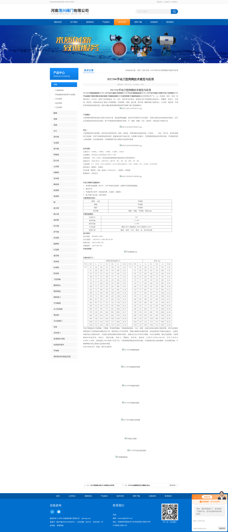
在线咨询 (152, 496)
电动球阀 (58, 103)
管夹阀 (56, 261)
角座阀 (56, 196)
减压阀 (56, 256)
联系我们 (174, 2)
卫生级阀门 (58, 321)
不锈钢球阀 (59, 90)
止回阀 (56, 166)
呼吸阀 (56, 155)
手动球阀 (58, 99)
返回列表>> (173, 485)
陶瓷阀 (56, 184)
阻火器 (56, 161)
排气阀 (56, 232)
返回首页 (159, 2)
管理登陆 (60, 525)
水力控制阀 (58, 309)
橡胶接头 (57, 285)
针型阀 (56, 250)
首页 (138, 70)
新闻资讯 (90, 22)
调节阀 (56, 137)
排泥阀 (56, 238)
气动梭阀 (57, 303)
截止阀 (56, 214)
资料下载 (138, 22)
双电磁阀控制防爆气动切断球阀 (66, 94)
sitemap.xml (85, 518)
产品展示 (106, 22)
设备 (55, 327)
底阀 (55, 125)
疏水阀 (56, 208)
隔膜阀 (56, 244)
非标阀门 (57, 333)
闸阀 (55, 119)
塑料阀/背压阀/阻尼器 (62, 356)
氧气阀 (56, 149)
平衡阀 (56, 351)
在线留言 (167, 2)
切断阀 (56, 172)
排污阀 (56, 226)
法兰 (55, 131)
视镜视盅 (57, 291)
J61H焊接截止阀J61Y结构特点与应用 (102, 485)
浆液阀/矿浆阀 (59, 339)
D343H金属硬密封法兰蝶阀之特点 (139, 485)
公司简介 (72, 496)
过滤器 (56, 143)
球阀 (55, 84)
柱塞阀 (56, 267)
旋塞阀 (56, 190)
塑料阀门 (57, 297)
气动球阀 (58, 107)
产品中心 (59, 72)
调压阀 (56, 315)
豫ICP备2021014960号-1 (66, 522)
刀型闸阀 (57, 279)
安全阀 (56, 178)
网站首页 (58, 22)
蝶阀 (55, 113)
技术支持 (120, 496)
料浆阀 (56, 273)
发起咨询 (222, 528)
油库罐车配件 (59, 345)
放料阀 (56, 220)
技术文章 (122, 22)
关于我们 (74, 22)
